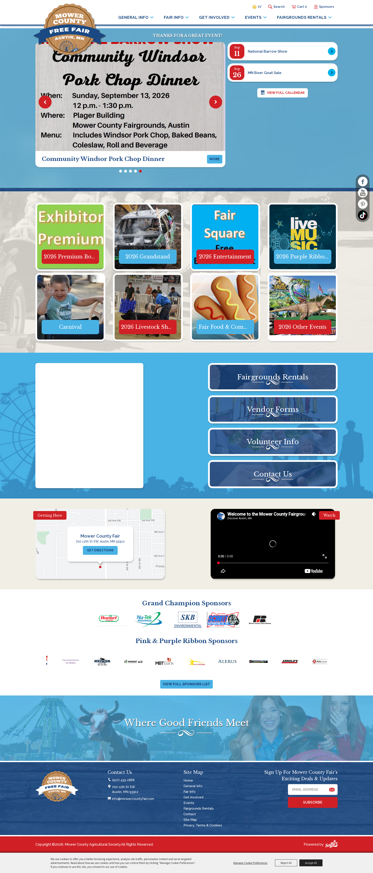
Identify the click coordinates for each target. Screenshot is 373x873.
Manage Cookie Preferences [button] (250, 863)
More (70, 219)
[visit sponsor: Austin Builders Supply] (279, 662)
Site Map (190, 820)
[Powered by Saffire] (331, 844)
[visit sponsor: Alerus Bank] (154, 662)
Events (253, 17)
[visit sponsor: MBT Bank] (91, 662)
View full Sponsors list (186, 684)
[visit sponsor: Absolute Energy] (123, 662)
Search (270, 7)
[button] (45, 102)
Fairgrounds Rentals (302, 17)
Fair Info (174, 17)
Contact (189, 814)
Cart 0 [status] (302, 7)
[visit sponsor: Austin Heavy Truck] (311, 662)
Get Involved (214, 17)
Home (188, 780)
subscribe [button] (312, 802)
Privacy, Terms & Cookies (202, 825)
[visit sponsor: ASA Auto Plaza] (248, 662)
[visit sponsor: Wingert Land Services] (60, 662)
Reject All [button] (286, 863)
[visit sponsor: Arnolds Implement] (217, 662)
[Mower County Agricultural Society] (69, 29)
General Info (133, 17)
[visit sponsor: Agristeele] (185, 662)
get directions (100, 550)
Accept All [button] (311, 863)
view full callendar (286, 93)
